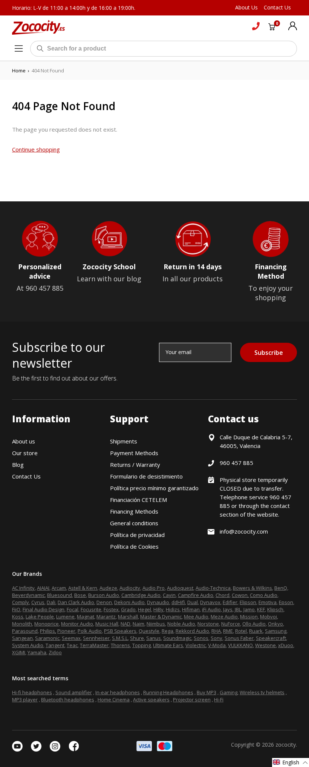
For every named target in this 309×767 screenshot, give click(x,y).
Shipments (123, 441)
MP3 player (25, 699)
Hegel (144, 609)
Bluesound (59, 595)
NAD (125, 623)
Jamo (249, 609)
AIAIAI (43, 587)
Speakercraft (271, 638)
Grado (128, 609)
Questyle (149, 630)
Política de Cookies (134, 546)
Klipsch (275, 609)
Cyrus (37, 602)
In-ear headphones (117, 692)
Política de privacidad (137, 534)
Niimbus (156, 623)
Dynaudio (158, 602)
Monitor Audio (77, 623)
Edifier (230, 602)
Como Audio (263, 595)
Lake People (40, 616)
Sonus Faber (239, 638)
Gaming (228, 692)
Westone (265, 645)
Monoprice (46, 623)
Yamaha (37, 652)
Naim (138, 623)
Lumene (65, 616)
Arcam (59, 587)
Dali (51, 602)
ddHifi (178, 602)
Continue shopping (36, 149)
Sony (216, 638)
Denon (104, 602)
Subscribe (268, 352)
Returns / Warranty (135, 464)
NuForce (230, 623)
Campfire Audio (195, 595)
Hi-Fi (218, 699)
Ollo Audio (254, 623)
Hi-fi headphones (32, 692)
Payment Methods (134, 453)
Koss (17, 616)
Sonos (201, 638)
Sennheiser (96, 638)
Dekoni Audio (129, 602)
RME (228, 630)
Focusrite (91, 609)
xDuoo (285, 645)
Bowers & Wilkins (252, 587)
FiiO (16, 609)
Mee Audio (196, 616)
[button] (290, 762)
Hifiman (191, 609)
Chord (222, 595)
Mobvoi (268, 616)
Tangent (55, 645)
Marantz (106, 616)
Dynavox (210, 602)
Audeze (108, 587)
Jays (228, 609)
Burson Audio (103, 595)
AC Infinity (23, 587)
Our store (25, 453)
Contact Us (26, 476)
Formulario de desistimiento (146, 476)
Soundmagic (177, 638)
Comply (20, 602)
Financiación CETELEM (138, 499)
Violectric (195, 645)
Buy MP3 (206, 692)
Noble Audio (181, 623)
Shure (137, 638)
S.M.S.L (120, 638)
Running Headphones (168, 692)
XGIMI (18, 652)
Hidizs (173, 609)
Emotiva (268, 602)
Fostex (111, 609)
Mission (249, 616)
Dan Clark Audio (76, 602)
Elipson (248, 602)
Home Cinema (114, 699)
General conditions (134, 523)
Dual (192, 602)
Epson (286, 602)
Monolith (22, 623)
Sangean (22, 638)
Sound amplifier (73, 692)
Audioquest (180, 587)
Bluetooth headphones (67, 699)
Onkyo (275, 623)
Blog (18, 464)
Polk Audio (90, 630)
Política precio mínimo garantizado (154, 488)
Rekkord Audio (192, 630)
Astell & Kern (82, 587)
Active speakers (151, 699)
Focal (72, 609)
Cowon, (240, 595)
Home (19, 70)
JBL (238, 609)
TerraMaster (94, 645)
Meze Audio (224, 616)
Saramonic (47, 638)
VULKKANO (240, 645)
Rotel (241, 630)
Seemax (71, 638)
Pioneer (66, 630)
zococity (285, 744)
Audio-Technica (213, 587)
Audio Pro (153, 587)
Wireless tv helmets (262, 692)
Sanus (153, 638)
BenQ (280, 587)
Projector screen (192, 699)
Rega (167, 630)
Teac (72, 645)
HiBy (158, 609)
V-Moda (217, 645)
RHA (216, 630)
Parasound (25, 630)
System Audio (27, 645)
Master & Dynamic (161, 616)
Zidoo (55, 652)
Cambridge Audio (141, 595)
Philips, (48, 630)
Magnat (85, 616)
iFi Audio (211, 609)
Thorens (120, 645)
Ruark (256, 630)
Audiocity (129, 587)
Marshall (128, 616)
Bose (80, 595)
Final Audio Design (43, 609)
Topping (141, 645)
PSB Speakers (120, 630)
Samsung (275, 630)
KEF (261, 609)
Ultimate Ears (168, 645)
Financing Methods (134, 511)
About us (23, 441)
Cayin (169, 595)
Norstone (208, 623)
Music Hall (106, 623)
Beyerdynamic (28, 595)
